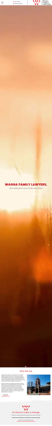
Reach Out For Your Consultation (26, 420)
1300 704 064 (17, 1)
